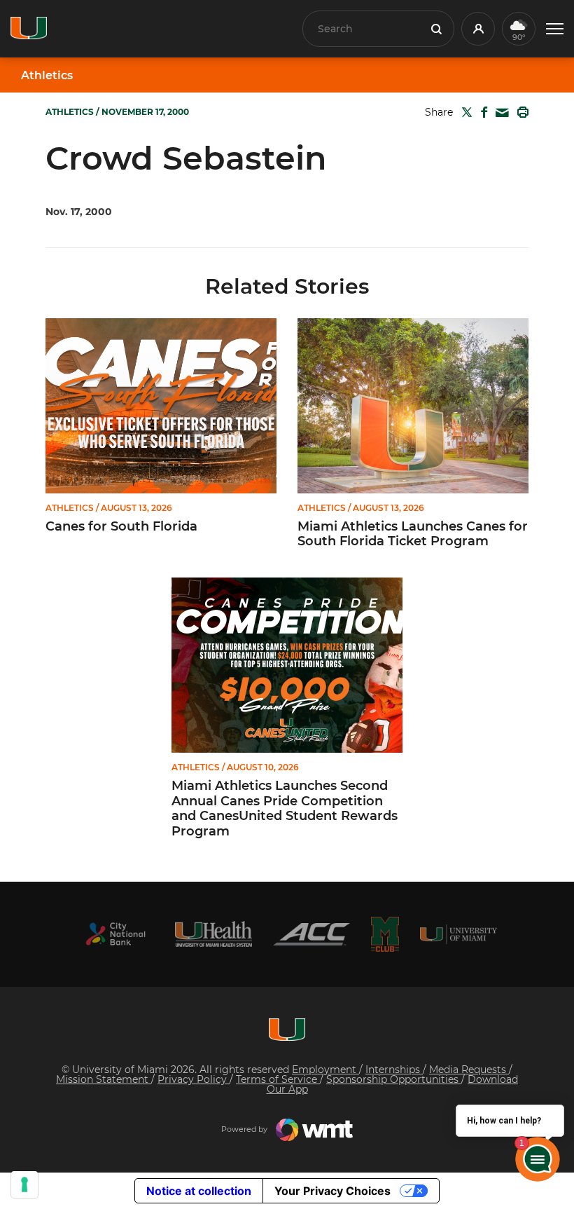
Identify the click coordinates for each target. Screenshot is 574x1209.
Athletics (47, 75)
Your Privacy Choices (332, 1191)
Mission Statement (103, 1079)
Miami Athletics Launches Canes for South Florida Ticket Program (413, 534)
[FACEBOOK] (481, 112)
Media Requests (469, 1069)
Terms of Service (278, 1079)
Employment (325, 1069)
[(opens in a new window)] (115, 934)
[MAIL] (499, 113)
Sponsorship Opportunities (393, 1079)
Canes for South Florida (121, 526)
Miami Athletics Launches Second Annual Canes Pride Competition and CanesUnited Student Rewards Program (285, 809)
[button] (555, 29)
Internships (394, 1069)
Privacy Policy (194, 1079)
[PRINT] (520, 112)
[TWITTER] (464, 112)
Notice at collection (198, 1191)
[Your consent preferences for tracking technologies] (24, 1184)
